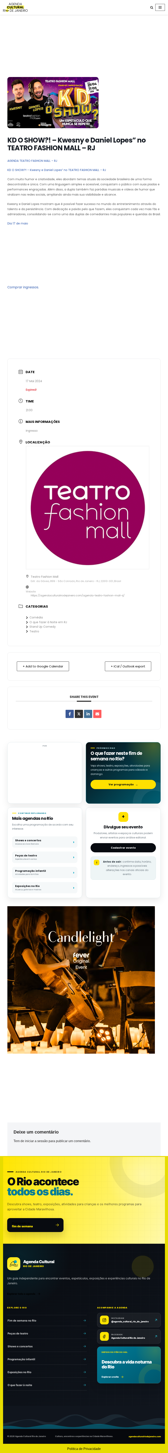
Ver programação (123, 784)
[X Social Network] (79, 714)
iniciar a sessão (36, 1141)
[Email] (97, 714)
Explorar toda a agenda (21, 1293)
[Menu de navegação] (160, 7)
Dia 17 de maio (17, 223)
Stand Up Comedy (43, 627)
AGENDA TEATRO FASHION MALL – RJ (32, 161)
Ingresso (32, 431)
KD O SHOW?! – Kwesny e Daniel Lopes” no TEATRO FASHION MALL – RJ (56, 170)
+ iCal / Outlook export (128, 666)
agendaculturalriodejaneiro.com (145, 1436)
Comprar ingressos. (23, 287)
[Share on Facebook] (70, 714)
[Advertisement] (84, 46)
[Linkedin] (88, 714)
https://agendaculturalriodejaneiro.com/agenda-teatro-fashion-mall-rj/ (78, 595)
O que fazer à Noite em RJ (48, 622)
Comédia (36, 617)
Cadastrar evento (123, 847)
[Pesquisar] (151, 7)
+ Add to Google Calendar (43, 666)
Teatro (34, 631)
